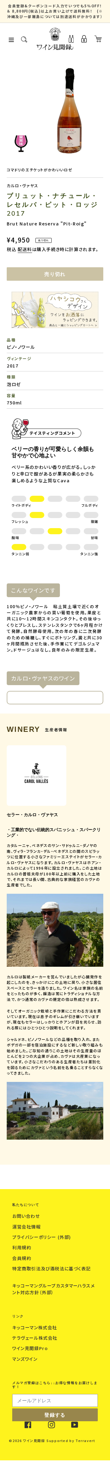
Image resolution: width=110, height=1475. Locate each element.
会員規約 (22, 1258)
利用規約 (22, 1247)
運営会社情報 (27, 1226)
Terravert (85, 1440)
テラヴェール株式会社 (35, 1337)
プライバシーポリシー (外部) (42, 1237)
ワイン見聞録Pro (30, 1348)
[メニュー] (11, 39)
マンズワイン (25, 1359)
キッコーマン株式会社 (35, 1327)
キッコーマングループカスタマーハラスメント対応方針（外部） (53, 1288)
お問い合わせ (26, 1216)
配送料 (25, 249)
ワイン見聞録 (34, 1440)
